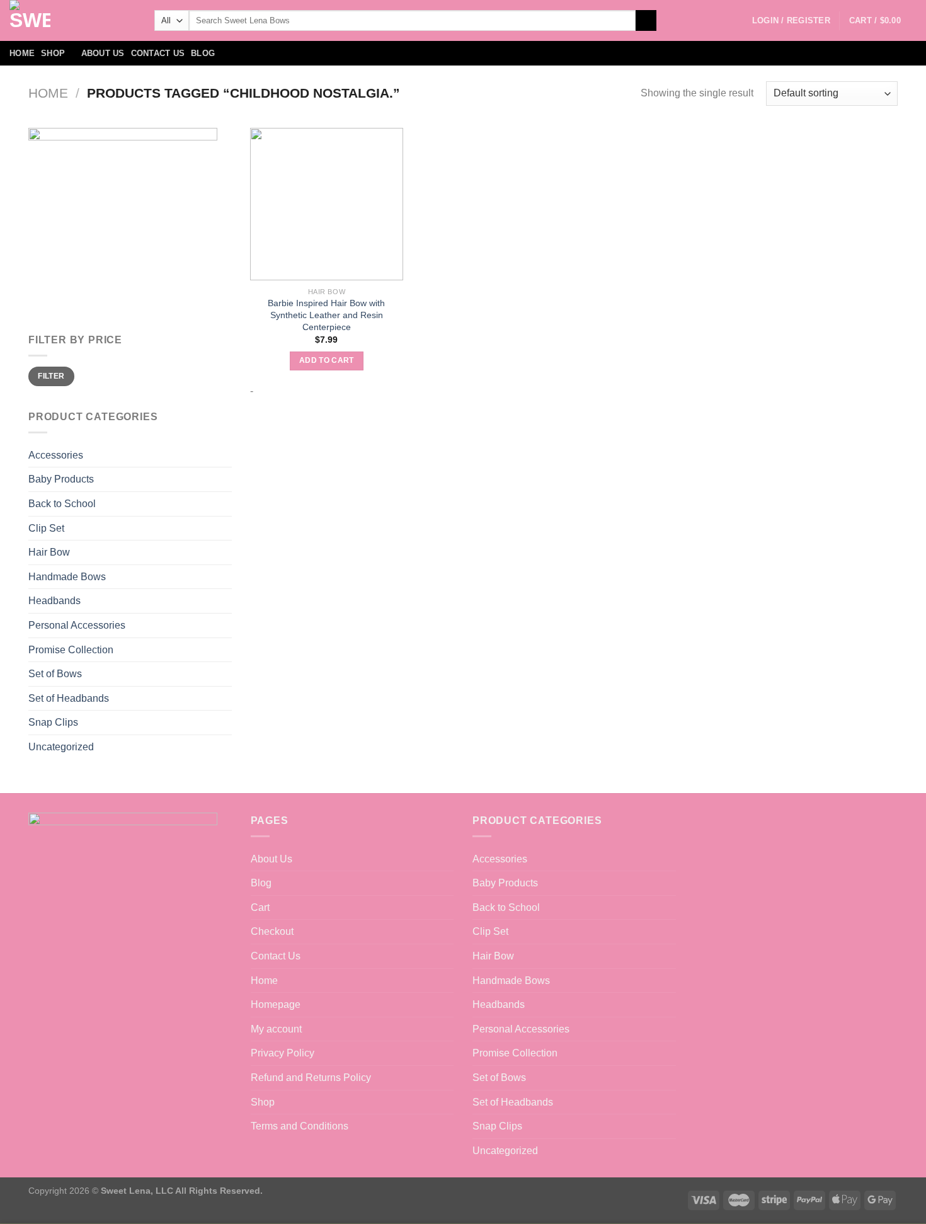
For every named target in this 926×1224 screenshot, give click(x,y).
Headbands (54, 600)
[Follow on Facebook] (859, 53)
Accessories (55, 455)
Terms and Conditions (299, 1126)
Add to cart (326, 360)
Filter (51, 376)
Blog (203, 53)
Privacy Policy (282, 1053)
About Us (103, 53)
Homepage (275, 1004)
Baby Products (61, 479)
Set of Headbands (68, 698)
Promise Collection (70, 649)
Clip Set (46, 528)
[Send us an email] (908, 53)
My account (276, 1029)
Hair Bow (49, 552)
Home (22, 53)
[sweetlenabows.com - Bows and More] (72, 20)
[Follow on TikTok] (892, 53)
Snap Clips (53, 722)
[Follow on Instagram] (876, 53)
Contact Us (158, 53)
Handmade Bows (67, 576)
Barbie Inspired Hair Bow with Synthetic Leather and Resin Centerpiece (326, 314)
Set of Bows (55, 673)
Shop (53, 53)
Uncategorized (61, 746)
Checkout (272, 931)
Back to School (62, 503)
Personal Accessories (76, 625)
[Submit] (646, 20)
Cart (260, 907)
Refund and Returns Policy (311, 1077)
